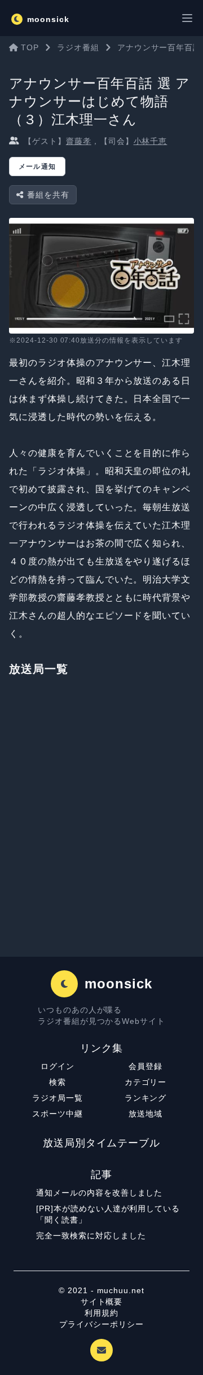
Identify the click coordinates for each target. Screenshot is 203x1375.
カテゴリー (146, 1082)
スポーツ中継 (57, 1113)
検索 (57, 1082)
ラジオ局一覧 (57, 1097)
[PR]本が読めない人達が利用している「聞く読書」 (108, 1214)
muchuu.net (121, 1290)
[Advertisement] (101, 822)
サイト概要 (102, 1301)
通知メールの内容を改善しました (99, 1192)
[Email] (101, 1350)
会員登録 (145, 1066)
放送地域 (145, 1113)
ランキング (146, 1097)
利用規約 (101, 1312)
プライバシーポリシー (101, 1324)
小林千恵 (150, 141)
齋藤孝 (78, 141)
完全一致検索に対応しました (90, 1235)
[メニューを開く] (187, 18)
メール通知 (37, 166)
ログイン (57, 1066)
